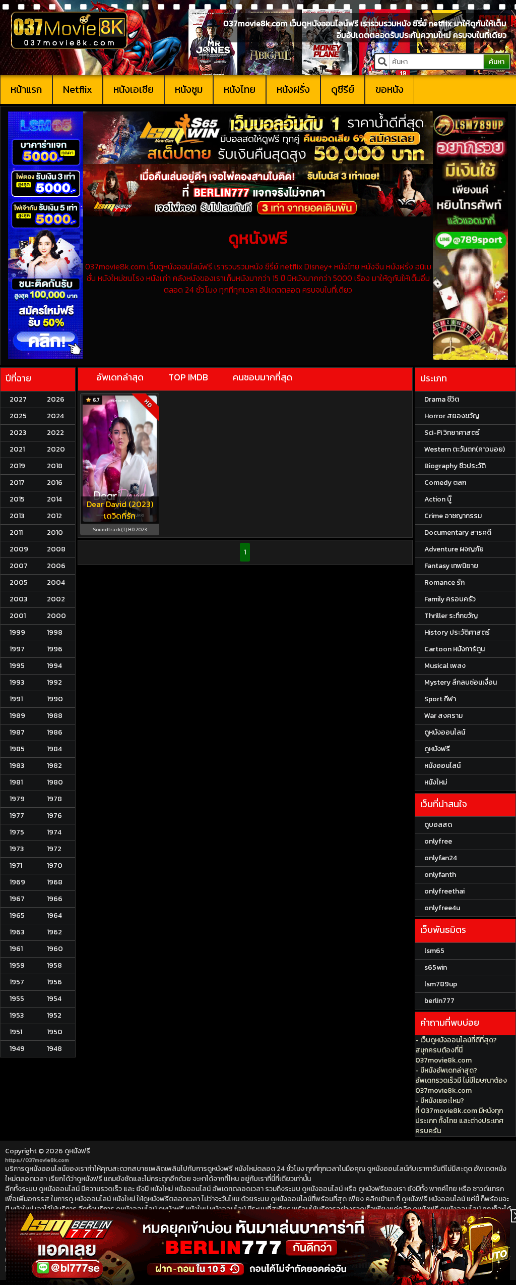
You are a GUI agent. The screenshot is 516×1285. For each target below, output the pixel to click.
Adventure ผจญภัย (454, 549)
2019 (17, 466)
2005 (19, 582)
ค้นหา (496, 62)
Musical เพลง (445, 665)
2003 (18, 599)
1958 (54, 965)
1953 (17, 1015)
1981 (16, 782)
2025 (18, 416)
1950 (54, 1032)
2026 (55, 399)
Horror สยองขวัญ (451, 416)
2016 (54, 482)
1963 (17, 932)
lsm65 (434, 950)
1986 (54, 732)
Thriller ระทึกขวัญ (451, 615)
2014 (54, 499)
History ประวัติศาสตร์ (457, 632)
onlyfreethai (444, 891)
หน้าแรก (26, 89)
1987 (17, 732)
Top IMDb (188, 377)
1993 (17, 682)
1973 (17, 849)
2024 (55, 416)
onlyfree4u (442, 908)
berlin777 (439, 1000)
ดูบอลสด (438, 824)
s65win (435, 967)
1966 (54, 898)
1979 (17, 799)
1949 (17, 1048)
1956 (54, 982)
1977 (17, 815)
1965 (17, 915)
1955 (17, 998)
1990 (55, 699)
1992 (54, 682)
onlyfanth (440, 874)
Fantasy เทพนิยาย (451, 566)
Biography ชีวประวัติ (455, 466)
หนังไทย (239, 89)
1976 (54, 815)
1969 (17, 882)
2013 (17, 516)
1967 (17, 898)
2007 (19, 566)
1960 (55, 948)
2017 (17, 482)
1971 (16, 865)
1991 (16, 699)
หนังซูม (189, 89)
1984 (54, 749)
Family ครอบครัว (450, 599)
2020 (56, 449)
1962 (54, 932)
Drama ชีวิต (441, 399)
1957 (17, 982)
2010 (55, 532)
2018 (54, 466)
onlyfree (438, 841)
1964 (54, 915)
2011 (16, 532)
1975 (17, 832)
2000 (56, 615)
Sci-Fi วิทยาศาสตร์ (452, 432)
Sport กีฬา (440, 699)
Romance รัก (444, 582)
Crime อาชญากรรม (453, 516)
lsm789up (440, 984)
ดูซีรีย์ (342, 89)
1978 (54, 799)
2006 (56, 566)
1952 (54, 1015)
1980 (55, 782)
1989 (17, 715)
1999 (17, 632)
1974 (54, 832)
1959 (17, 965)
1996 (54, 649)
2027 (18, 399)
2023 (18, 432)
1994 (54, 665)
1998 (54, 632)
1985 (17, 749)
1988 (54, 715)
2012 (54, 516)
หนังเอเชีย (133, 89)
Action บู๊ (438, 499)
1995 (17, 665)
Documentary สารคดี (457, 532)
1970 (54, 865)
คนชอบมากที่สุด (262, 377)
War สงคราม (443, 715)
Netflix (77, 89)
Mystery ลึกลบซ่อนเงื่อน (460, 682)
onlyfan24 (440, 858)
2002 (56, 599)
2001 (18, 615)
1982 (54, 765)
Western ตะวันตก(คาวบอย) (464, 449)
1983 (17, 765)
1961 (16, 948)
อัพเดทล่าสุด (120, 377)
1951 (16, 1032)
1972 (54, 849)
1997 (17, 649)
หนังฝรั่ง (293, 89)
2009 (19, 549)
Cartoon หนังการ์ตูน (454, 649)
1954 (54, 998)
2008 (56, 549)
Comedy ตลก (445, 482)
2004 (56, 582)
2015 (17, 499)
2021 (17, 449)
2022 (55, 432)
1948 (54, 1048)
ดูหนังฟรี (77, 1151)
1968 (54, 882)
